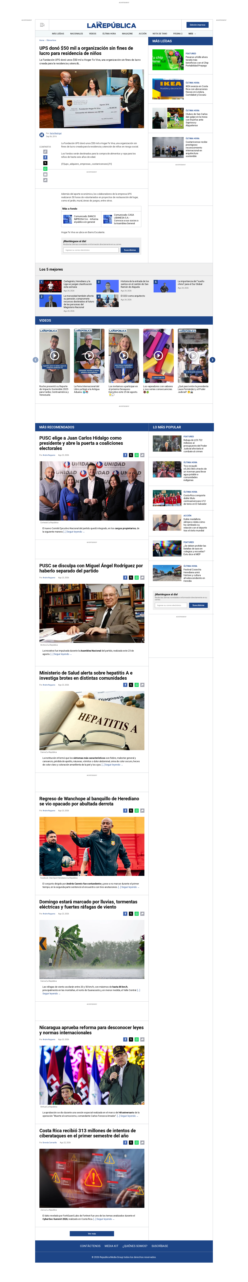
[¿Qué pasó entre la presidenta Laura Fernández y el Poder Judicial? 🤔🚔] (193, 356)
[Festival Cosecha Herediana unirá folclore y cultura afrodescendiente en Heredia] (167, 573)
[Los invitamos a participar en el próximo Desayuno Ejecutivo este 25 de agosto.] (124, 356)
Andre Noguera (49, 455)
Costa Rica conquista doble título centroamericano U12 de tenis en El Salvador (195, 499)
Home (41, 40)
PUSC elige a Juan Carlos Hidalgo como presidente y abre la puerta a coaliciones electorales (81, 443)
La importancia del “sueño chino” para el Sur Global (191, 282)
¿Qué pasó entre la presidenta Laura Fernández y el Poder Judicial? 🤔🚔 (193, 389)
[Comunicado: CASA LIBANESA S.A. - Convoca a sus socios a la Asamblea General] (107, 219)
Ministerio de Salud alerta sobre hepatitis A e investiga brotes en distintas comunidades (86, 675)
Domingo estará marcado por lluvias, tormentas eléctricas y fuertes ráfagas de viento (88, 904)
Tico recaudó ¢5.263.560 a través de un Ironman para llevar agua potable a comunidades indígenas (195, 473)
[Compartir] (45, 180)
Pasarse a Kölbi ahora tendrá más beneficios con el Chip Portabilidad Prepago (197, 61)
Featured (191, 53)
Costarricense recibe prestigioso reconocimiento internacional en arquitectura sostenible (196, 149)
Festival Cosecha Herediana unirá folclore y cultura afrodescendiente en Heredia (194, 575)
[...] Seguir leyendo (73, 531)
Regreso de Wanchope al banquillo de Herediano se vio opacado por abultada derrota (89, 801)
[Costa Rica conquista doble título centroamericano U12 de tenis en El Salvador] (167, 498)
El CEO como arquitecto (133, 295)
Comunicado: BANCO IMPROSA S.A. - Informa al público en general (86, 219)
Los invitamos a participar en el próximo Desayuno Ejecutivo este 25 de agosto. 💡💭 (123, 390)
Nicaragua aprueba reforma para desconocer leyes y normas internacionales (91, 1030)
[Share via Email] (45, 174)
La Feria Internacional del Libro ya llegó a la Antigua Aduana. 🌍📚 (86, 389)
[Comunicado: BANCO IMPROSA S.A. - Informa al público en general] (67, 219)
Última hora (51, 40)
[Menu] (43, 25)
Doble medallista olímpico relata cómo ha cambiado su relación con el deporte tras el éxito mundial (195, 525)
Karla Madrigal (55, 133)
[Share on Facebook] (45, 157)
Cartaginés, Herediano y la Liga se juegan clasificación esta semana (78, 284)
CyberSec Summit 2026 (55, 1219)
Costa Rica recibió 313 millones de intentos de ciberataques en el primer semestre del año (87, 1133)
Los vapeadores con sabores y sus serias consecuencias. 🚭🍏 (158, 389)
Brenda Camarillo (50, 1143)
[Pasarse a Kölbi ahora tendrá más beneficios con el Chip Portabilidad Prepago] (168, 59)
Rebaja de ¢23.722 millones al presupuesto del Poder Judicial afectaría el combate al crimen (195, 446)
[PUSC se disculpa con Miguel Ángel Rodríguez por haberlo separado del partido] (91, 613)
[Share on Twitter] (45, 163)
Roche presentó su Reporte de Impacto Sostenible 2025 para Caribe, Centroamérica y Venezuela (54, 390)
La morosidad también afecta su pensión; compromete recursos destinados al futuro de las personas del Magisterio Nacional (79, 301)
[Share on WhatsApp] (45, 169)
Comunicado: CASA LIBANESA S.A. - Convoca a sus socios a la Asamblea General (126, 219)
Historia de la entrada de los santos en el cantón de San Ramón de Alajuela (135, 284)
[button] (198, 25)
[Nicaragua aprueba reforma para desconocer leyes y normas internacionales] (91, 1075)
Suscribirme (130, 250)
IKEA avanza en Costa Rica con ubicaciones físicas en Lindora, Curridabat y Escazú (197, 90)
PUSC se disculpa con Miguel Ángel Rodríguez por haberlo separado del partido (91, 568)
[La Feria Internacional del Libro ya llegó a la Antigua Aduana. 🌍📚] (89, 356)
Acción (187, 515)
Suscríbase (160, 1246)
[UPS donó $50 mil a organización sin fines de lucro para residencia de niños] (91, 98)
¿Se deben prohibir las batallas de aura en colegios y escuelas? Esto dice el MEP (195, 550)
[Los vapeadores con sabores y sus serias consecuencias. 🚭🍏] (158, 356)
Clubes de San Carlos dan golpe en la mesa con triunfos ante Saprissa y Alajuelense (197, 120)
